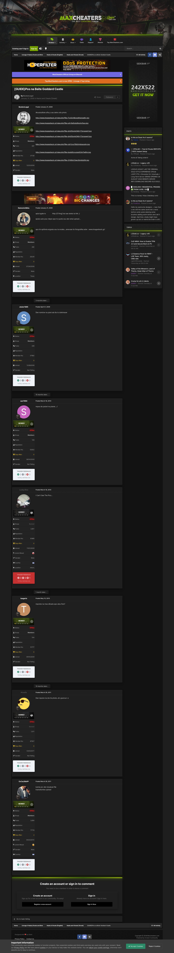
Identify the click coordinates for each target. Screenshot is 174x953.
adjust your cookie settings (99, 948)
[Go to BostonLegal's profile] (17, 97)
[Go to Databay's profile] (128, 188)
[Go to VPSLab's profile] (128, 150)
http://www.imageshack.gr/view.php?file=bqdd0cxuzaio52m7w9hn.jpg (63, 152)
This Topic (151, 48)
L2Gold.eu (137, 165)
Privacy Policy (19, 939)
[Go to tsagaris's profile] (23, 609)
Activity (62, 42)
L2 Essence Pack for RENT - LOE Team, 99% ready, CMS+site (142, 256)
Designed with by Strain (23, 934)
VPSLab (136, 154)
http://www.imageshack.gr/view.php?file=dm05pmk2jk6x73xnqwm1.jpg (64, 131)
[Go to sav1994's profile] (23, 411)
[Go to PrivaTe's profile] (23, 703)
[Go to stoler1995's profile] (23, 317)
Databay (136, 192)
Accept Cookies (136, 946)
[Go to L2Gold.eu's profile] (128, 164)
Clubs (82, 42)
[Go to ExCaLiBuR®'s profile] (23, 792)
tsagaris (23, 598)
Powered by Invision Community (147, 938)
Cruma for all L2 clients (140, 281)
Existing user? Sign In (20, 49)
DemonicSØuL (24, 208)
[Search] (160, 48)
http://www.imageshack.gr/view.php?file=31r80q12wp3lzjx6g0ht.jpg (62, 160)
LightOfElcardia (136, 261)
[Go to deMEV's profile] (128, 270)
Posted (147, 140)
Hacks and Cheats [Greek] (47, 98)
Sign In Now (91, 904)
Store (72, 42)
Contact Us (30, 939)
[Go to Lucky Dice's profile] (23, 500)
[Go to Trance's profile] (128, 139)
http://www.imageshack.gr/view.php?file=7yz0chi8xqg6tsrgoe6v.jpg (62, 118)
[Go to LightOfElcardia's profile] (128, 255)
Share (98, 97)
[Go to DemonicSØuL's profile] (23, 219)
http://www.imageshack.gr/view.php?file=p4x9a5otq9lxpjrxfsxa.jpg (62, 123)
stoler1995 (23, 307)
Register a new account (42, 904)
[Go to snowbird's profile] (128, 242)
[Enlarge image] (49, 213)
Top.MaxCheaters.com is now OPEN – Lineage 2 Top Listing (67, 81)
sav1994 (23, 401)
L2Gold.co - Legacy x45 (140, 163)
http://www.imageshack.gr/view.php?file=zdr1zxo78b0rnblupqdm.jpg (63, 144)
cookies (43, 948)
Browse (51, 42)
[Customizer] (40, 48)
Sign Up (34, 49)
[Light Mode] (45, 48)
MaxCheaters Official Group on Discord (67, 74)
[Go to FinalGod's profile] (128, 202)
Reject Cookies (154, 946)
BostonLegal (28, 96)
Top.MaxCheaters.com (115, 42)
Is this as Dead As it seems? (142, 137)
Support (91, 42)
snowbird (134, 246)
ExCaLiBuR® (24, 781)
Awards (100, 42)
